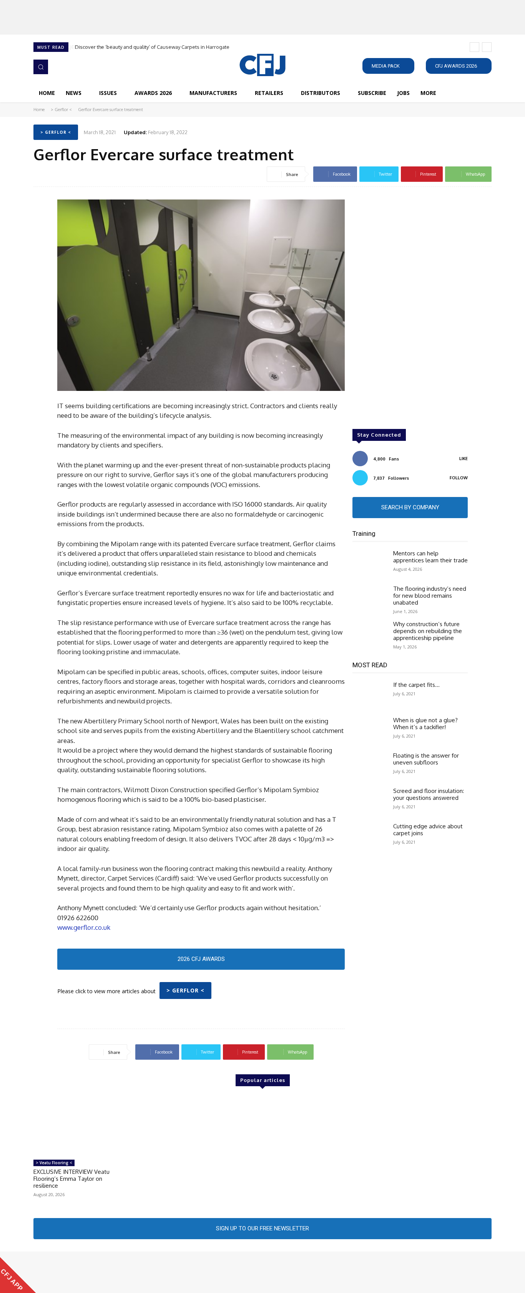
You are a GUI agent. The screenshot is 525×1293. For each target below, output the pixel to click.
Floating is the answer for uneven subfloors (426, 759)
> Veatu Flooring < (54, 1162)
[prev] (474, 47)
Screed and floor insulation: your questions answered (428, 794)
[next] (487, 47)
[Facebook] (38, 1272)
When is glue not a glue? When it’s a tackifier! (425, 723)
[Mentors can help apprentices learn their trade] (369, 564)
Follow (459, 477)
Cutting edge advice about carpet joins (428, 830)
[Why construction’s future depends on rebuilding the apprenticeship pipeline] (369, 634)
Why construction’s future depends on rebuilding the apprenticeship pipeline (427, 631)
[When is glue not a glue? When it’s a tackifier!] (369, 731)
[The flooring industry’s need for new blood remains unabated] (369, 599)
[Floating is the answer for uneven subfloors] (369, 766)
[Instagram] (49, 1272)
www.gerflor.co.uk (83, 927)
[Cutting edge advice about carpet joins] (369, 837)
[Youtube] (81, 1272)
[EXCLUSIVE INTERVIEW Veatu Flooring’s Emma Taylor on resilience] (76, 1126)
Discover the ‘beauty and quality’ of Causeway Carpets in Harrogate (151, 47)
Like (463, 458)
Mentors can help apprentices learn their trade (430, 557)
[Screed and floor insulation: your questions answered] (369, 801)
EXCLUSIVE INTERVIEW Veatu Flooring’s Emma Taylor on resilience (71, 1178)
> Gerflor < (61, 109)
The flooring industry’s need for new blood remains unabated (429, 595)
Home (39, 109)
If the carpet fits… (416, 684)
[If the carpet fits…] (369, 695)
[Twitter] (71, 1272)
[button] (40, 67)
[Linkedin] (60, 1272)
